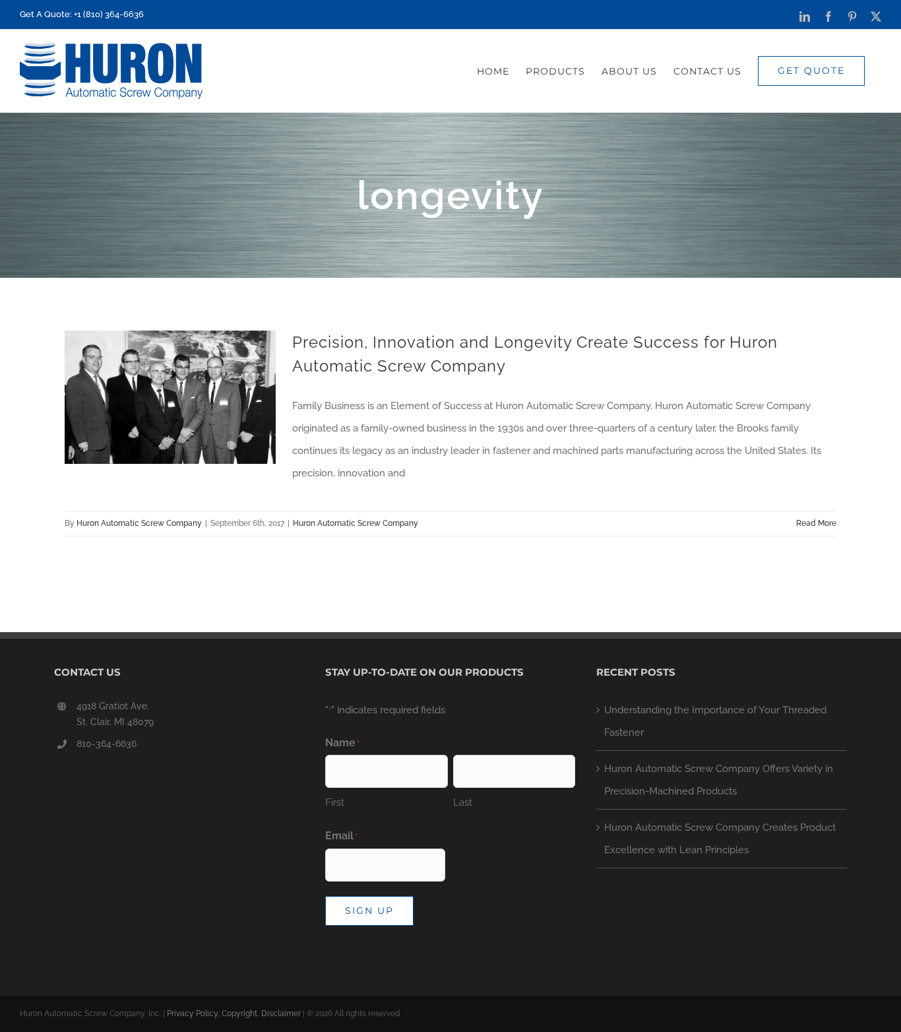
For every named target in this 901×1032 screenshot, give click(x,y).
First (334, 802)
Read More (816, 523)
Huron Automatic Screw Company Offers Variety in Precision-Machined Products (718, 780)
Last (462, 802)
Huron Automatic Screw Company (139, 523)
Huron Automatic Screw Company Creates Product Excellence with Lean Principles (720, 839)
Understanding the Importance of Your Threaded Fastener (715, 721)
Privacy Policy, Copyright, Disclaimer (234, 1013)
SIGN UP (369, 911)
